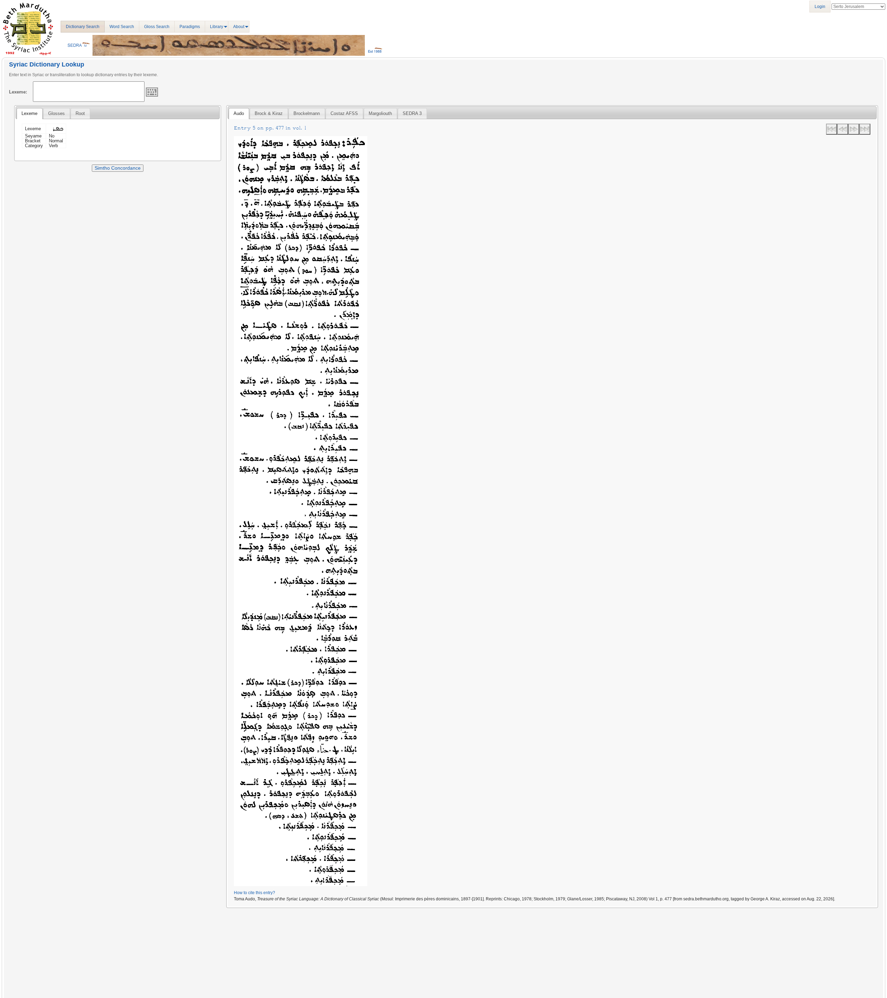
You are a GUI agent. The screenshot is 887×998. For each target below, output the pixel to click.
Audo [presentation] (239, 113)
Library (216, 26)
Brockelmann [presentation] (306, 113)
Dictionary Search (82, 26)
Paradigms (189, 26)
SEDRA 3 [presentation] (412, 113)
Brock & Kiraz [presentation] (269, 113)
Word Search (121, 26)
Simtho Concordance (118, 168)
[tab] (29, 113)
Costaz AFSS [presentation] (344, 113)
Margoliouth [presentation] (380, 113)
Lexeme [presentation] (29, 113)
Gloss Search (156, 26)
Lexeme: (18, 92)
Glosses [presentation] (56, 113)
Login (820, 6)
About (238, 26)
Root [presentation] (80, 113)
